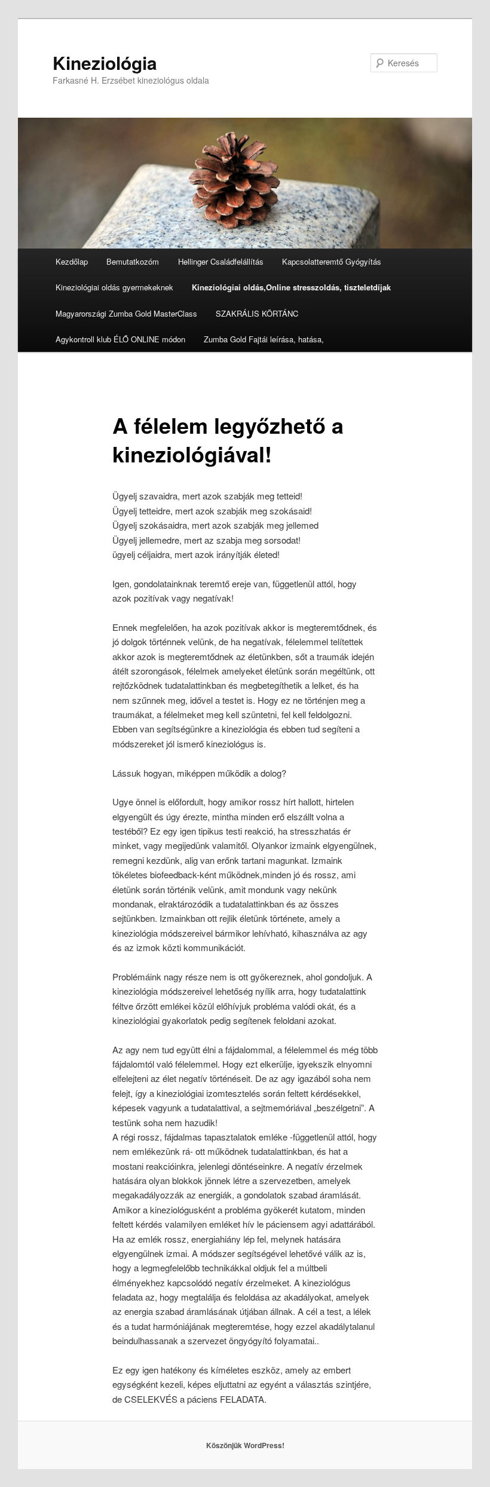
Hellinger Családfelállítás (221, 261)
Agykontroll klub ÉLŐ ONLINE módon (120, 339)
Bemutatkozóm (132, 261)
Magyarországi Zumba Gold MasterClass (126, 313)
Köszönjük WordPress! (245, 1445)
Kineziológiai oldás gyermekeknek (114, 287)
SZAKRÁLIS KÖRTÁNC (257, 313)
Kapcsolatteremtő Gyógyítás (331, 261)
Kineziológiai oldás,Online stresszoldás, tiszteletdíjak (291, 287)
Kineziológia (105, 62)
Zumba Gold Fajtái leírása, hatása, (264, 339)
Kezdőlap (72, 261)
